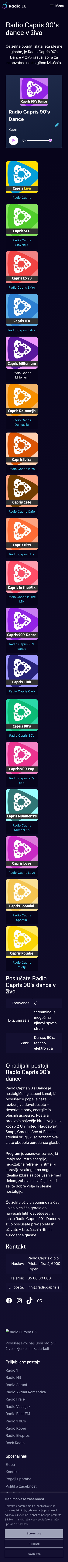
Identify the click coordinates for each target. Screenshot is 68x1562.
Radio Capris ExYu (21, 287)
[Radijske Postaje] (14, 5)
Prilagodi (34, 1543)
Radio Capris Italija (21, 330)
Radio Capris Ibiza (22, 469)
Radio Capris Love (22, 872)
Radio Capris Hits (21, 554)
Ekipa (10, 1464)
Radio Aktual (16, 1385)
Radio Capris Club (22, 691)
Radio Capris (22, 197)
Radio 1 (12, 1370)
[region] (34, 1527)
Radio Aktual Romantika (26, 1392)
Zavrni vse (34, 1553)
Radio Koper (16, 1428)
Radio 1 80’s (16, 1421)
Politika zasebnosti (22, 1486)
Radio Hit (13, 1377)
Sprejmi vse (34, 1533)
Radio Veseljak (18, 1406)
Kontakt (12, 1471)
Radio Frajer (16, 1399)
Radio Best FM (18, 1413)
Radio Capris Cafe (22, 511)
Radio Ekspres (18, 1435)
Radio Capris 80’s (21, 735)
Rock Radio (15, 1443)
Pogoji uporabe (18, 1479)
